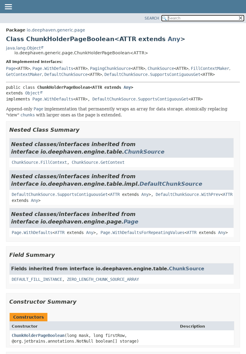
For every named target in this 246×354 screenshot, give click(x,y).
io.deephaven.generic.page (56, 30)
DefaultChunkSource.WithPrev (188, 194)
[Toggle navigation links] (8, 7)
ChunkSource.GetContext (98, 162)
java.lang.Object (23, 48)
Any (174, 39)
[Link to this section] (83, 130)
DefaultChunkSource (66, 74)
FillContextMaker (210, 68)
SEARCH (152, 18)
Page (11, 68)
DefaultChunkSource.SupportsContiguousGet (152, 74)
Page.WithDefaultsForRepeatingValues (142, 232)
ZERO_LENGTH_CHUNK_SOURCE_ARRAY (103, 279)
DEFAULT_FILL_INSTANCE (37, 279)
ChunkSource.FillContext (39, 162)
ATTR (115, 194)
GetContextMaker (24, 74)
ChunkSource (161, 68)
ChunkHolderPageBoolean (38, 335)
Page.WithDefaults (52, 68)
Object (32, 93)
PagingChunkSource (110, 68)
